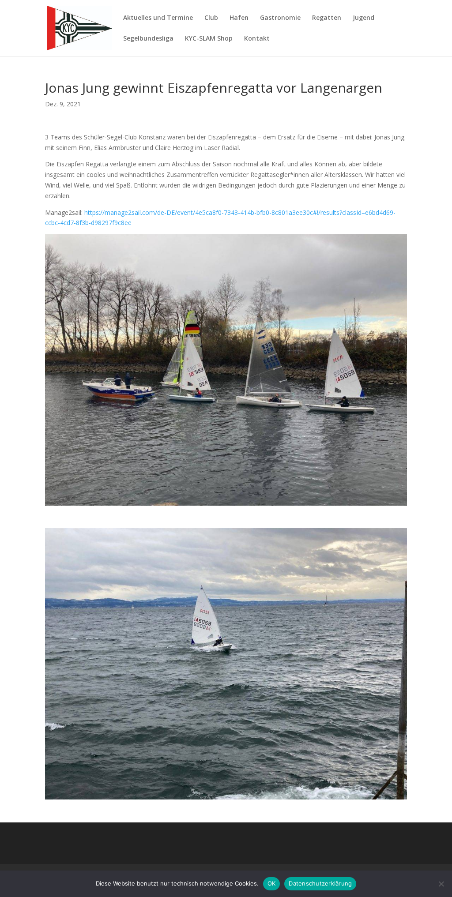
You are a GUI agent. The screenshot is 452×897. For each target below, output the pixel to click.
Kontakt (257, 38)
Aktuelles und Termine (158, 18)
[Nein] (441, 883)
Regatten (326, 18)
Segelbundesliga (148, 38)
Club (211, 18)
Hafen (239, 18)
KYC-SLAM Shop (209, 38)
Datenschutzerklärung (320, 883)
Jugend (363, 18)
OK (271, 883)
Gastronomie (280, 18)
